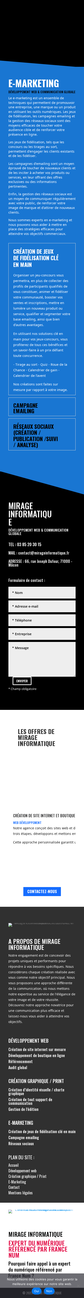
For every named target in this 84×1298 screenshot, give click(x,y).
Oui (36, 1291)
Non (49, 1291)
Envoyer (22, 681)
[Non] (78, 1285)
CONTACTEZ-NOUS (42, 891)
